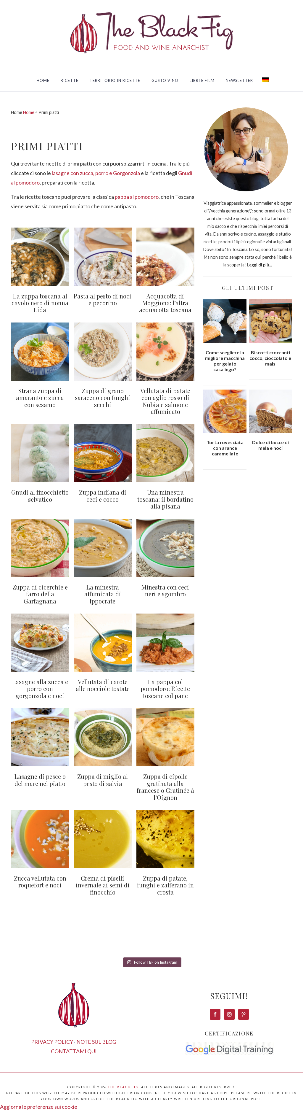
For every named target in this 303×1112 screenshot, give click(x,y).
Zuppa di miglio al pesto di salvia (102, 779)
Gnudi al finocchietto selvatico (40, 495)
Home (28, 112)
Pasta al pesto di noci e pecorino (102, 299)
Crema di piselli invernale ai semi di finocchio (103, 885)
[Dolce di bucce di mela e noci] (270, 411)
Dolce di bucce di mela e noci (270, 445)
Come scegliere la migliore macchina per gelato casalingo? (225, 361)
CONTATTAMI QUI (74, 1051)
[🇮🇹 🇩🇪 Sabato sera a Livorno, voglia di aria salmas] (75, 938)
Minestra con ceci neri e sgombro (165, 590)
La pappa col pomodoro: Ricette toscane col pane (165, 689)
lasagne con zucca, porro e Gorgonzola (96, 173)
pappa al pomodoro (137, 196)
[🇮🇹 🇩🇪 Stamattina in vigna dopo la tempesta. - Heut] (126, 938)
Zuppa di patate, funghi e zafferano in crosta (165, 885)
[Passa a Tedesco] (265, 80)
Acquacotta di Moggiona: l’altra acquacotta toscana (165, 303)
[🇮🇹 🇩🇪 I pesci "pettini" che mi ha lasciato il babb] (24, 938)
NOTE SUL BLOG (96, 1041)
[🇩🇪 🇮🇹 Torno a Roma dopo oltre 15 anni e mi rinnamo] (278, 938)
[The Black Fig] (151, 61)
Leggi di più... (259, 264)
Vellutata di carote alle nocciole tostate (103, 685)
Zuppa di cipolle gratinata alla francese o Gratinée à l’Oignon (165, 786)
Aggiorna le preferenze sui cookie (38, 1106)
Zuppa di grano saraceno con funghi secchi (102, 398)
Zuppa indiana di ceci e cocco (102, 495)
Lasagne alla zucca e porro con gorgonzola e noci (40, 689)
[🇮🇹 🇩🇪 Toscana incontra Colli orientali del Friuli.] (227, 938)
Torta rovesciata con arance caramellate (225, 447)
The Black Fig (123, 1087)
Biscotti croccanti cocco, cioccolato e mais (270, 358)
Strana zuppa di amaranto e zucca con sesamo (40, 398)
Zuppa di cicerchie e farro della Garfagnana (40, 594)
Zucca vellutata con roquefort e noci (40, 881)
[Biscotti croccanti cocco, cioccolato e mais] (270, 321)
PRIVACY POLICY (52, 1041)
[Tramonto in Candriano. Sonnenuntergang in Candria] (177, 938)
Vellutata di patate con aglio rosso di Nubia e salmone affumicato (165, 401)
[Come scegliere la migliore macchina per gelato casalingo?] (224, 321)
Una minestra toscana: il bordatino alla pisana (165, 499)
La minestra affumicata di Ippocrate (102, 594)
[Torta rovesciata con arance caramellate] (224, 411)
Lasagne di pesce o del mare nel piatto (40, 779)
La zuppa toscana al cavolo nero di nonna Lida (40, 303)
